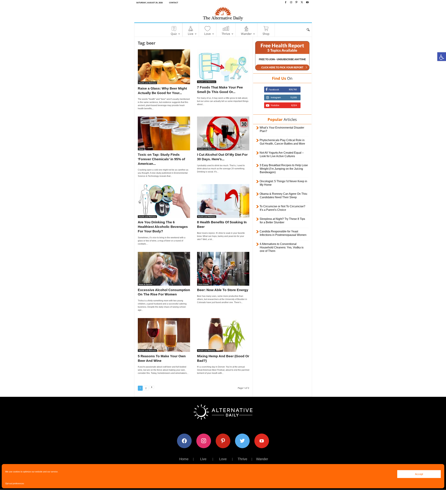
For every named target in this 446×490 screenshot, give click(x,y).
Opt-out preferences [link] (14, 483)
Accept (419, 474)
